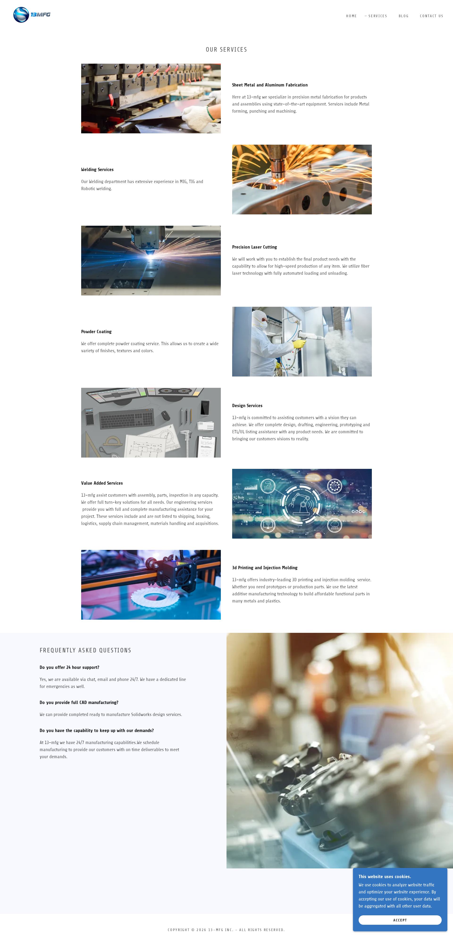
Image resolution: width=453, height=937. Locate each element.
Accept (400, 920)
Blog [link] (404, 16)
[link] (31, 15)
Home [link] (351, 16)
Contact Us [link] (432, 16)
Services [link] (378, 16)
